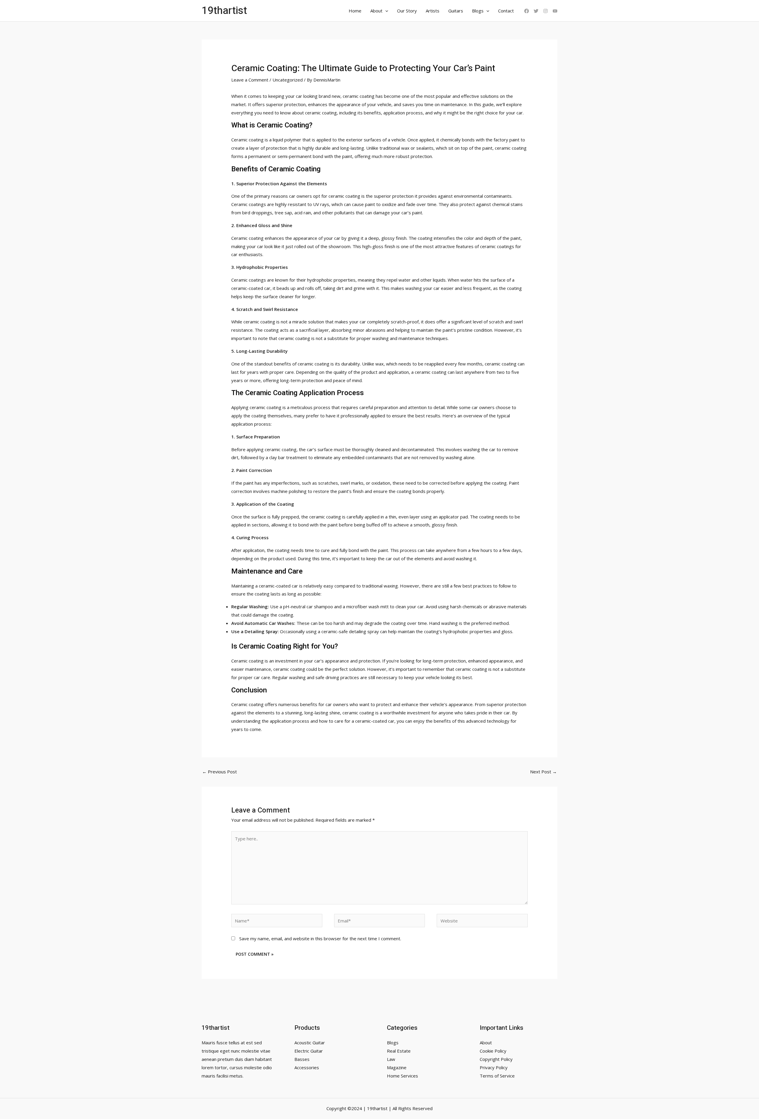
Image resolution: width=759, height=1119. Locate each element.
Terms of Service (497, 1076)
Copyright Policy (496, 1059)
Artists (432, 11)
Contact (506, 11)
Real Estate (399, 1051)
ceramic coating (358, 96)
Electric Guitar (308, 1051)
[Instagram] (545, 11)
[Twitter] (536, 11)
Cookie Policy (493, 1051)
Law (391, 1059)
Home (355, 11)
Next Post (543, 772)
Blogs (478, 11)
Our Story (407, 11)
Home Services (402, 1076)
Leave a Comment (249, 80)
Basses (302, 1059)
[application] (385, 10)
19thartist (224, 10)
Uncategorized (287, 80)
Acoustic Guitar (309, 1042)
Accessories (306, 1067)
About (376, 11)
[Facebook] (526, 11)
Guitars (455, 11)
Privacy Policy (494, 1067)
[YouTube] (555, 11)
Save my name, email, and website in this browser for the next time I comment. (320, 938)
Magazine (396, 1067)
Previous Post (219, 772)
